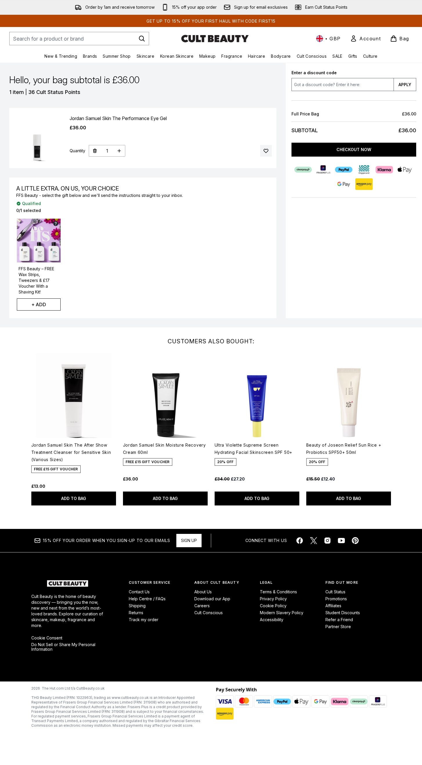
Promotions (336, 598)
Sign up (189, 540)
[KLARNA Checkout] (384, 170)
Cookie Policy (273, 605)
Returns (136, 612)
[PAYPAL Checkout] (344, 170)
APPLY (405, 84)
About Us (203, 591)
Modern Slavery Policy (281, 612)
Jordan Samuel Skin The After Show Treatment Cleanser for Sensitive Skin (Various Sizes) (71, 452)
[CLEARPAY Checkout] (303, 170)
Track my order (143, 619)
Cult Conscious (208, 612)
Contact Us (139, 591)
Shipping (137, 605)
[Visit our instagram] (327, 541)
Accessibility (271, 619)
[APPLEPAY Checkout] (405, 170)
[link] (365, 38)
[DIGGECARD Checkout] (364, 170)
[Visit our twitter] (313, 541)
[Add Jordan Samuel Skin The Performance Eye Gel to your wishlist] (266, 151)
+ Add (38, 304)
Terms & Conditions (278, 591)
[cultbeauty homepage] (215, 38)
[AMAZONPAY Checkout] (364, 184)
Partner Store (338, 626)
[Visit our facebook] (300, 541)
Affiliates (333, 605)
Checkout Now (353, 149)
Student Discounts (342, 612)
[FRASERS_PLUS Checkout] (323, 170)
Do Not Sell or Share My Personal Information (63, 647)
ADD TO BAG (73, 498)
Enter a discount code (314, 72)
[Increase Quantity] (119, 151)
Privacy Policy (273, 598)
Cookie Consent (46, 638)
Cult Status (335, 591)
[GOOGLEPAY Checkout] (344, 184)
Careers (202, 605)
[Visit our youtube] (341, 541)
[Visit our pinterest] (355, 541)
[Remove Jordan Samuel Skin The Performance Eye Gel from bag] (95, 151)
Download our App (212, 598)
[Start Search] (141, 38)
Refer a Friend (339, 619)
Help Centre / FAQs (147, 598)
